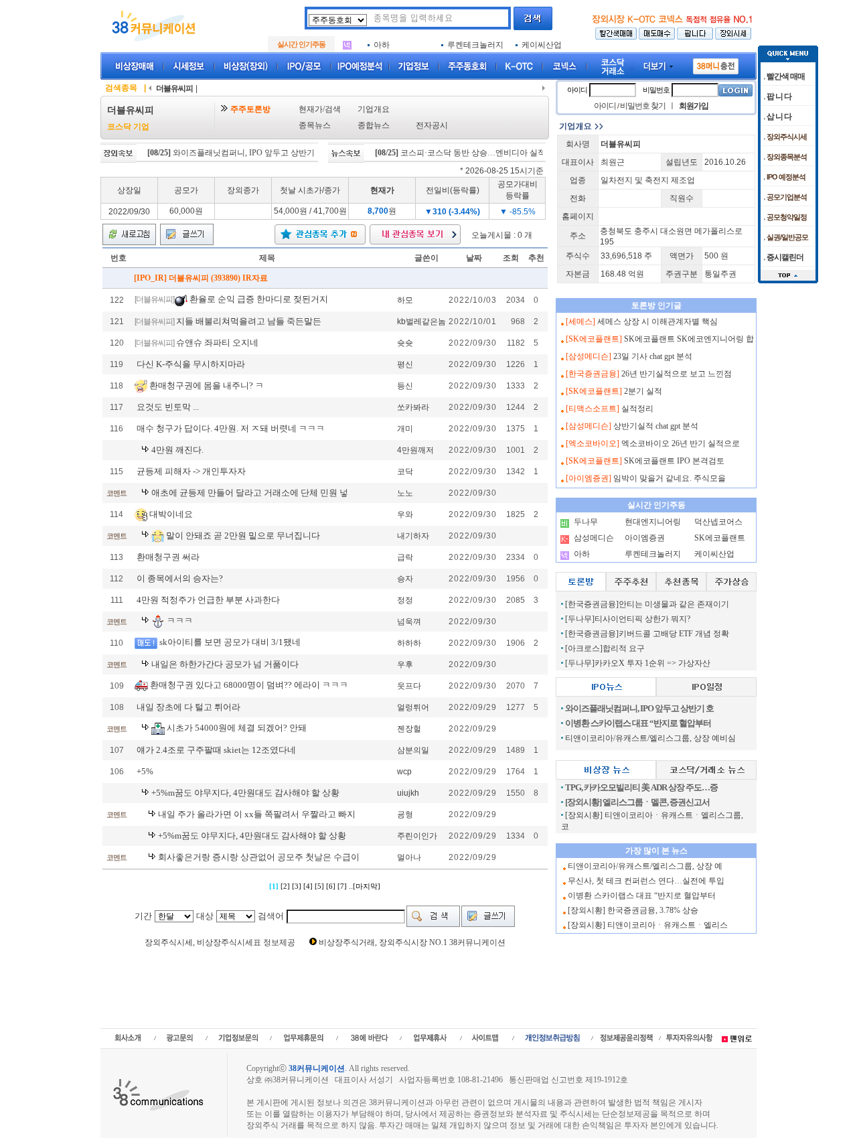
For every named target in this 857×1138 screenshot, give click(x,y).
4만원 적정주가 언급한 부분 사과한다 (208, 600)
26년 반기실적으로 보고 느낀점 (676, 373)
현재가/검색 (320, 109)
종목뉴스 (315, 125)
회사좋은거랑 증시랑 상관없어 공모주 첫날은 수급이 (259, 857)
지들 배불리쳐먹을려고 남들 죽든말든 (248, 321)
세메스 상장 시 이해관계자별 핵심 (657, 321)
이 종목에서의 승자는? (180, 578)
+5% (145, 771)
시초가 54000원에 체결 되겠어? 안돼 (237, 728)
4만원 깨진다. (177, 450)
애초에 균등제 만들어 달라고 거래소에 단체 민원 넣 (249, 493)
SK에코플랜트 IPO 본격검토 (674, 461)
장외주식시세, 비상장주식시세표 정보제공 (220, 942)
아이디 (577, 90)
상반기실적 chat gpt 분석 (655, 426)
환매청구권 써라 (168, 557)
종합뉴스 (374, 125)
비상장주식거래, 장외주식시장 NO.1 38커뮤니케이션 (412, 942)
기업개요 (374, 109)
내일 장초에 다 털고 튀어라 (188, 707)
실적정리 (637, 408)
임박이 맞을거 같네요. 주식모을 (669, 478)
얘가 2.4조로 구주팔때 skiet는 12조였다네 (216, 750)
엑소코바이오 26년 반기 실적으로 (680, 443)
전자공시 (432, 125)
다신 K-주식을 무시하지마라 (191, 364)
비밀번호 (656, 90)
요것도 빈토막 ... (168, 407)
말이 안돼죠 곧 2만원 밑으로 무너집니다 (243, 535)
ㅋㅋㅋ (180, 621)
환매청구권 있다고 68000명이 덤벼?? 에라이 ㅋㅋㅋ (249, 685)
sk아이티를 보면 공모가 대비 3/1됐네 (230, 642)
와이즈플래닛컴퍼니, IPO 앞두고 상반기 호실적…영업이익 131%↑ (270, 152)
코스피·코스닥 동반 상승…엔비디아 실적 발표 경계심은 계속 (488, 152)
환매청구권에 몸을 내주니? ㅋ (206, 385)
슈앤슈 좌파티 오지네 (217, 343)
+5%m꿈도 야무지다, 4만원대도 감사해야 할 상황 (245, 793)
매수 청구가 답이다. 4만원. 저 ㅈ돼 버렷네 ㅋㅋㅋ (231, 428)
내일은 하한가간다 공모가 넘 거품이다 (225, 664)
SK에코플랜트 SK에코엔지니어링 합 (689, 339)
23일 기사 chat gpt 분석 (652, 356)
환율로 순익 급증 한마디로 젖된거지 (258, 299)
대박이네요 (171, 513)
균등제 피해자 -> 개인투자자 (191, 471)
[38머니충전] (715, 63)
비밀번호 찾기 (643, 106)
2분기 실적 (643, 391)
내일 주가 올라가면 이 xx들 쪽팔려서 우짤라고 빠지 (257, 814)
